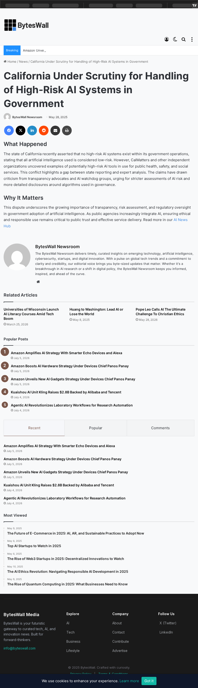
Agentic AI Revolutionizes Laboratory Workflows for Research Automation (72, 405)
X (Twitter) (168, 623)
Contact (118, 632)
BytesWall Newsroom (27, 117)
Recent (34, 428)
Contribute (120, 641)
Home (11, 61)
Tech (70, 632)
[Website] (38, 282)
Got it (149, 681)
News (23, 61)
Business (73, 641)
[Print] (67, 130)
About (117, 623)
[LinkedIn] (32, 130)
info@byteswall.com (19, 648)
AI (67, 623)
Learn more (129, 681)
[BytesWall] (27, 25)
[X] (20, 130)
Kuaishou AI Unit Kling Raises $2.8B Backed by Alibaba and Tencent (66, 392)
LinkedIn (166, 632)
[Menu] (192, 39)
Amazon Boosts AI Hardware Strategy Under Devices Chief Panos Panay (70, 366)
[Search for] (183, 39)
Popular (95, 428)
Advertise (119, 651)
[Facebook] (9, 130)
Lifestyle (73, 651)
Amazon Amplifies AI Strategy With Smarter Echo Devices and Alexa (66, 353)
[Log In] (166, 39)
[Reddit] (44, 130)
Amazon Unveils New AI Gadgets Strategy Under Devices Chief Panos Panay (73, 379)
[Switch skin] (175, 39)
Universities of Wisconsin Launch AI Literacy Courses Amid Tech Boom (31, 314)
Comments (160, 428)
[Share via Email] (55, 130)
